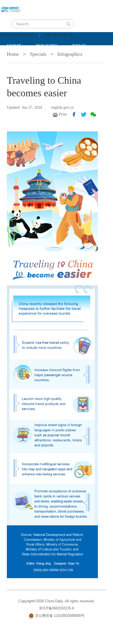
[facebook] (74, 114)
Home (14, 46)
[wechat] (93, 114)
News (79, 46)
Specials (18, 59)
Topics (52, 59)
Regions (86, 59)
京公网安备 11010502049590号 (59, 616)
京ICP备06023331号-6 (56, 608)
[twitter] (83, 114)
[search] (68, 24)
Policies (47, 46)
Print (63, 114)
